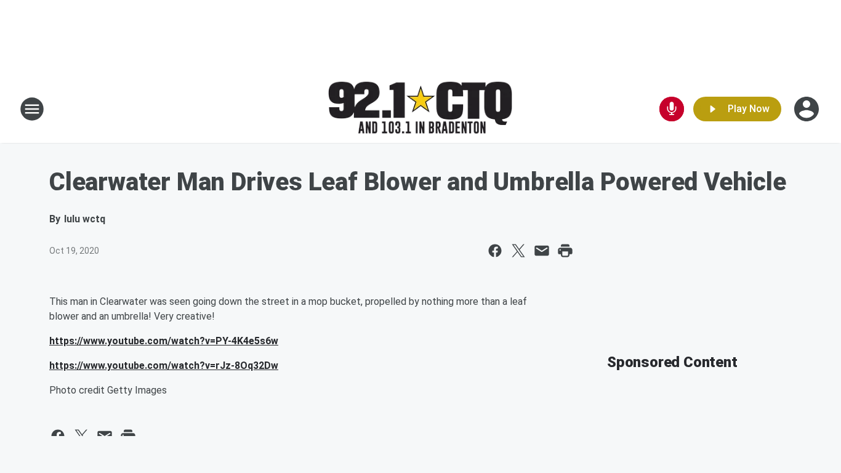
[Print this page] (565, 250)
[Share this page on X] (518, 250)
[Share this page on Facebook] (495, 250)
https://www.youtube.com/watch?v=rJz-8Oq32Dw (163, 365)
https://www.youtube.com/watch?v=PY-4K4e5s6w (163, 341)
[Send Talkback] (671, 109)
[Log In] (807, 109)
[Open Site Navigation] (32, 109)
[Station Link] (420, 109)
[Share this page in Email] (541, 250)
